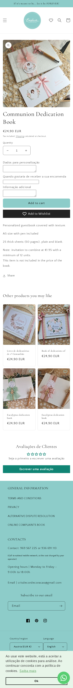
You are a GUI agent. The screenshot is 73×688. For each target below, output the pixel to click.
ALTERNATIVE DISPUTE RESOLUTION (31, 516)
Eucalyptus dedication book (18, 416)
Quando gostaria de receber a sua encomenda (34, 176)
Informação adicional (17, 187)
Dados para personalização (21, 162)
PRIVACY (13, 507)
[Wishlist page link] (51, 20)
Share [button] (11, 275)
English (51, 646)
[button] (5, 20)
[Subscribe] (60, 605)
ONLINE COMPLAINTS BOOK (26, 525)
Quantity (8, 142)
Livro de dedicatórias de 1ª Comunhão (18, 352)
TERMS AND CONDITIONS (24, 498)
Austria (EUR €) (23, 646)
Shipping (20, 136)
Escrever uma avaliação (36, 469)
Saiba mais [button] (27, 671)
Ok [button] (36, 681)
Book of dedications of (53, 350)
